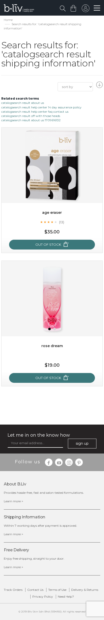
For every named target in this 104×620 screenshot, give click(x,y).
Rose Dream (52, 346)
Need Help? (66, 596)
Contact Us (35, 590)
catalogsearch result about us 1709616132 (31, 120)
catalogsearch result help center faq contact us (34, 111)
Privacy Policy (42, 596)
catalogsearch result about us (22, 103)
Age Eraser (52, 212)
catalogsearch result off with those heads (30, 116)
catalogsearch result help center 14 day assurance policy (41, 107)
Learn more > (13, 501)
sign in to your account (86, 10)
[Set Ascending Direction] (99, 86)
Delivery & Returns (84, 590)
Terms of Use (57, 590)
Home (8, 20)
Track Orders (13, 590)
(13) (61, 222)
